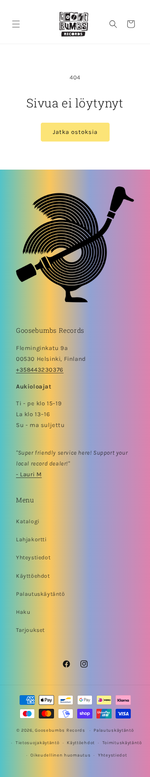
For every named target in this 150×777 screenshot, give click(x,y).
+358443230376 (40, 369)
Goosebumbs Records (60, 730)
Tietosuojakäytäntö (38, 742)
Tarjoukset (30, 630)
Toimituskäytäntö (122, 742)
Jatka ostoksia (75, 132)
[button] (16, 24)
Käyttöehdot (33, 576)
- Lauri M (29, 474)
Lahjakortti (31, 539)
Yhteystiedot (33, 557)
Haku (23, 612)
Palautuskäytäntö (40, 594)
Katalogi (28, 521)
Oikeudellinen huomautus (60, 755)
